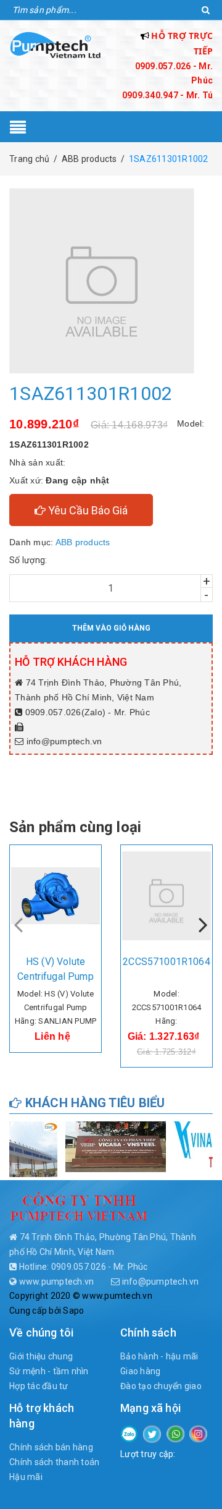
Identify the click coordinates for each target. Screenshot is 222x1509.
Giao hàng (140, 1371)
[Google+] (175, 1433)
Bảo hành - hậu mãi (159, 1356)
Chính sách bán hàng (51, 1447)
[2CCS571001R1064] (166, 895)
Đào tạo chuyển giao (161, 1386)
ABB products (83, 542)
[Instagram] (198, 1433)
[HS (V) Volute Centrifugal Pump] (55, 895)
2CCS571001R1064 (166, 961)
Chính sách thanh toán (54, 1462)
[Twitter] (152, 1433)
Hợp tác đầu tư (38, 1386)
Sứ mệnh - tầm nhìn (49, 1371)
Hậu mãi (26, 1477)
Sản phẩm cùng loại (75, 827)
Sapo (73, 1311)
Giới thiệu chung (41, 1356)
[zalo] (129, 1433)
